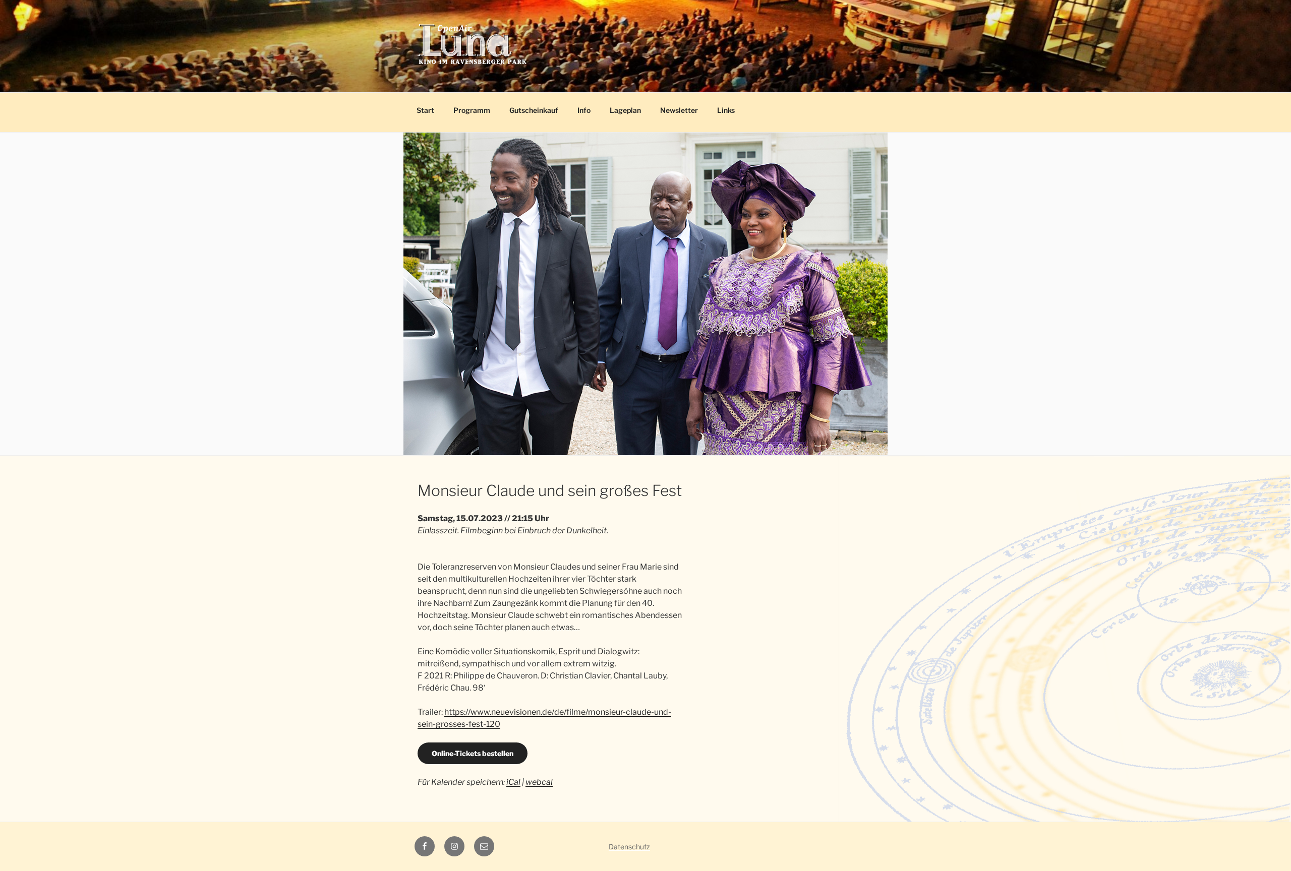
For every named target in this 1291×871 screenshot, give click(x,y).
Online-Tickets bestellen (472, 753)
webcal (539, 782)
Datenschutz (629, 846)
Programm (471, 110)
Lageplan (625, 110)
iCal (513, 782)
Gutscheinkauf (533, 110)
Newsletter (679, 110)
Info (584, 110)
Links (726, 110)
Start (425, 110)
